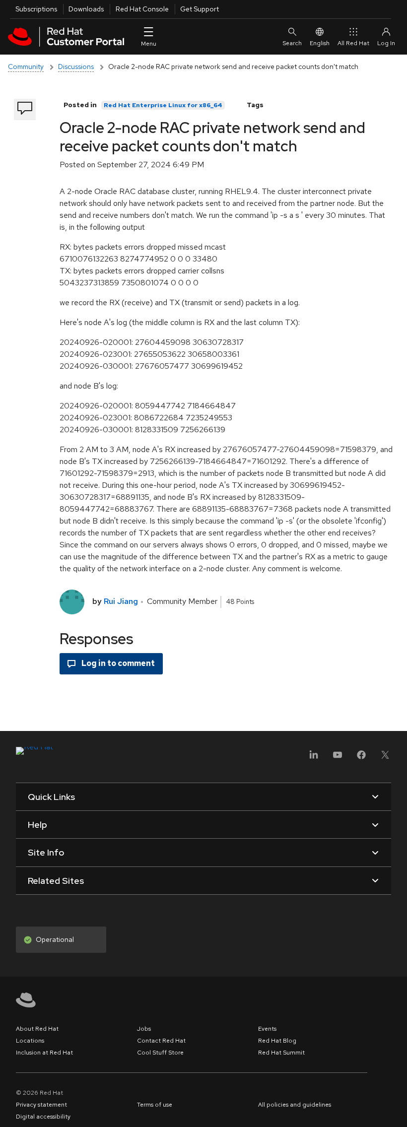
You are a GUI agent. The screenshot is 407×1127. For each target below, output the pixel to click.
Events (267, 1029)
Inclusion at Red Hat (44, 1053)
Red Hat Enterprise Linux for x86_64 (163, 105)
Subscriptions (36, 8)
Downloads (86, 8)
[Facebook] (361, 758)
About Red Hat (37, 1029)
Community (26, 66)
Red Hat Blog (277, 1041)
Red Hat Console (142, 8)
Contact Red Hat (161, 1041)
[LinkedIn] (314, 758)
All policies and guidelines (294, 1105)
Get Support (199, 8)
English (320, 43)
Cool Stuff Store (160, 1053)
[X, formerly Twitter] (385, 758)
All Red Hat (353, 43)
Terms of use (154, 1105)
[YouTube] (337, 758)
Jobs (144, 1029)
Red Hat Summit (281, 1053)
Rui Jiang (121, 601)
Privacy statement (41, 1105)
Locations (30, 1041)
